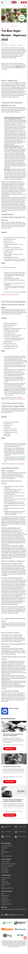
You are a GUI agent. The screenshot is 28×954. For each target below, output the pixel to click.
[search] (25, 6)
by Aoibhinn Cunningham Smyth (9, 776)
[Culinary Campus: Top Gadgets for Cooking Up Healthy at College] (14, 791)
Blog (2, 854)
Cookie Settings (4, 872)
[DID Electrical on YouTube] (4, 915)
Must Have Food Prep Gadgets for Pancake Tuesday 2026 (13, 735)
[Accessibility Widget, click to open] (25, 937)
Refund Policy (4, 868)
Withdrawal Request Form (7, 888)
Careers (3, 850)
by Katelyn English (4, 45)
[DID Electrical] (14, 2)
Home (2, 28)
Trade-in (3, 886)
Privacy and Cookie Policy (7, 866)
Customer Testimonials (6, 904)
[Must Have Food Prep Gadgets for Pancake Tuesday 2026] (14, 726)
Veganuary (3, 82)
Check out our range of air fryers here (10, 294)
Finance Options (4, 870)
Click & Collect (4, 898)
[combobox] (12, 6)
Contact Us (3, 880)
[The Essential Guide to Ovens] (14, 758)
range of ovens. (21, 399)
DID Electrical (7, 941)
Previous (12, 25)
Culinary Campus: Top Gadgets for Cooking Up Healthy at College (13, 800)
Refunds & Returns (5, 896)
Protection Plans (4, 902)
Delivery (3, 893)
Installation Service (5, 900)
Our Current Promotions (6, 846)
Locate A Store (4, 848)
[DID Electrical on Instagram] (3, 915)
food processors (21, 464)
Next (16, 25)
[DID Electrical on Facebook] (1, 915)
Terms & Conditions (5, 862)
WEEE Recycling (4, 852)
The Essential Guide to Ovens (12, 767)
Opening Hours (4, 882)
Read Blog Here (9, 748)
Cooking (7, 28)
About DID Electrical (5, 878)
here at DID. (4, 69)
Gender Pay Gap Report (6, 856)
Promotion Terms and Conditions (8, 864)
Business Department (6, 884)
